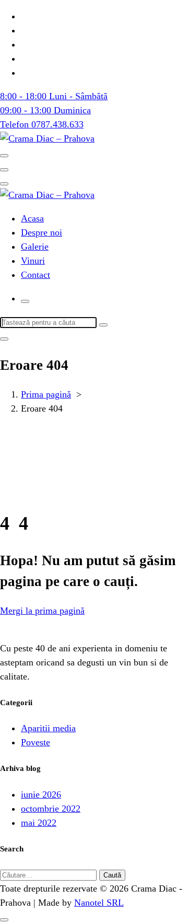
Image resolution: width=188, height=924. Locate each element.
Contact (35, 275)
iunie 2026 (41, 794)
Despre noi (41, 232)
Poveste (35, 742)
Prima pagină (46, 394)
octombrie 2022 (50, 808)
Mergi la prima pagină (42, 610)
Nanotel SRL (99, 902)
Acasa (32, 218)
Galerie (35, 246)
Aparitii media (48, 728)
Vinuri (33, 260)
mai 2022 (38, 822)
